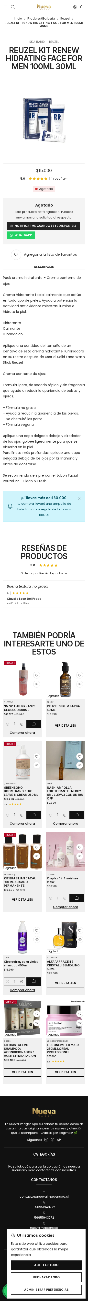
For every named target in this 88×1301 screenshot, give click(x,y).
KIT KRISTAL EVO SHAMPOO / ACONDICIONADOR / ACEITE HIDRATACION (20, 1050)
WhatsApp (23, 235)
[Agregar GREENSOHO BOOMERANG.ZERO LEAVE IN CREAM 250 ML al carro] (33, 815)
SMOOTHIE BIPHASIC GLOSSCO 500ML (19, 708)
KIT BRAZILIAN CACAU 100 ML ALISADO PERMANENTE (20, 882)
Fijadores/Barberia (41, 18)
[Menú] (6, 7)
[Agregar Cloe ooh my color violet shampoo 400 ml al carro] (33, 981)
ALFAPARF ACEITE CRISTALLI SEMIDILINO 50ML (63, 965)
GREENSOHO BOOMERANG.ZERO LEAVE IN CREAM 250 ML (21, 791)
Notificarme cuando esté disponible (46, 226)
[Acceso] (75, 7)
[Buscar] (13, 7)
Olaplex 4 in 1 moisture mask (62, 880)
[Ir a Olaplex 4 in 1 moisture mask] (65, 851)
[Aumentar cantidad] (21, 724)
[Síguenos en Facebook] (52, 1140)
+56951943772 (44, 1207)
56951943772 (44, 1217)
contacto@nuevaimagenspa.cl (44, 1196)
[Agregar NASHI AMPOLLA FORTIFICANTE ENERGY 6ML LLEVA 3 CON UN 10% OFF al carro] (76, 815)
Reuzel (65, 18)
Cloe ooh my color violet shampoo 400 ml (21, 963)
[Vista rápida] (36, 684)
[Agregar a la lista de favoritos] (36, 675)
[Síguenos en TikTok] (59, 1140)
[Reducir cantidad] (7, 724)
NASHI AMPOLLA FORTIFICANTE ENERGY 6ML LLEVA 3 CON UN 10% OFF (65, 793)
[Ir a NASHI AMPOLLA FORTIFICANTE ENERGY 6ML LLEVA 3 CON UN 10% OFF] (65, 760)
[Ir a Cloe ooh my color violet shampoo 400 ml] (22, 934)
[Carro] (82, 7)
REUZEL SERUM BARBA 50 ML (63, 708)
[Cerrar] (79, 497)
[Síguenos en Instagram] (46, 1140)
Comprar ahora (22, 733)
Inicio (18, 18)
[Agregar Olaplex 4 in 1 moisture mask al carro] (76, 898)
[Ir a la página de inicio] (44, 7)
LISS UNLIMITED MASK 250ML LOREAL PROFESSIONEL (63, 1048)
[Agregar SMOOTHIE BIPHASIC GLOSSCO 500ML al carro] (33, 724)
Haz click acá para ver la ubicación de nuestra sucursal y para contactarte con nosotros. (44, 1168)
